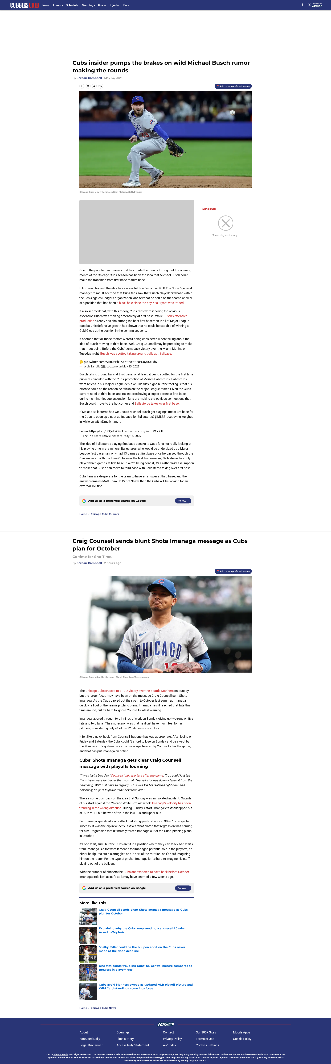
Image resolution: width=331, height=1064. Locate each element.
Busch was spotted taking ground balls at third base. (136, 353)
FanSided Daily (90, 1039)
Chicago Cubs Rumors (105, 514)
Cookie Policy (242, 1039)
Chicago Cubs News (103, 1008)
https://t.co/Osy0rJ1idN (141, 362)
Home (83, 514)
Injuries (114, 5)
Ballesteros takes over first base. (157, 403)
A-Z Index (169, 1045)
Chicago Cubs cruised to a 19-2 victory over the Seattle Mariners (129, 691)
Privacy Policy (172, 1039)
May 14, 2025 (132, 436)
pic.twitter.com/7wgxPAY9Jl (143, 431)
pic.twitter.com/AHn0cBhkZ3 (104, 362)
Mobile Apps (241, 1032)
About (84, 1032)
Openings (122, 1032)
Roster (102, 5)
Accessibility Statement (132, 1045)
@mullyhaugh (110, 421)
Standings (88, 5)
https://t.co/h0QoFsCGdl (106, 431)
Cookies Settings (207, 1045)
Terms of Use (205, 1039)
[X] (309, 4)
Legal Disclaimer (91, 1045)
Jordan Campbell (89, 78)
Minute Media (61, 1054)
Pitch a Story (125, 1039)
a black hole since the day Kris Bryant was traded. (151, 303)
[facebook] (302, 4)
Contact (168, 1032)
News (45, 5)
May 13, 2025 (130, 366)
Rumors (58, 5)
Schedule (72, 5)
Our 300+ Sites (206, 1032)
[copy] (100, 86)
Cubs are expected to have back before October (156, 872)
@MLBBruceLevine (167, 416)
